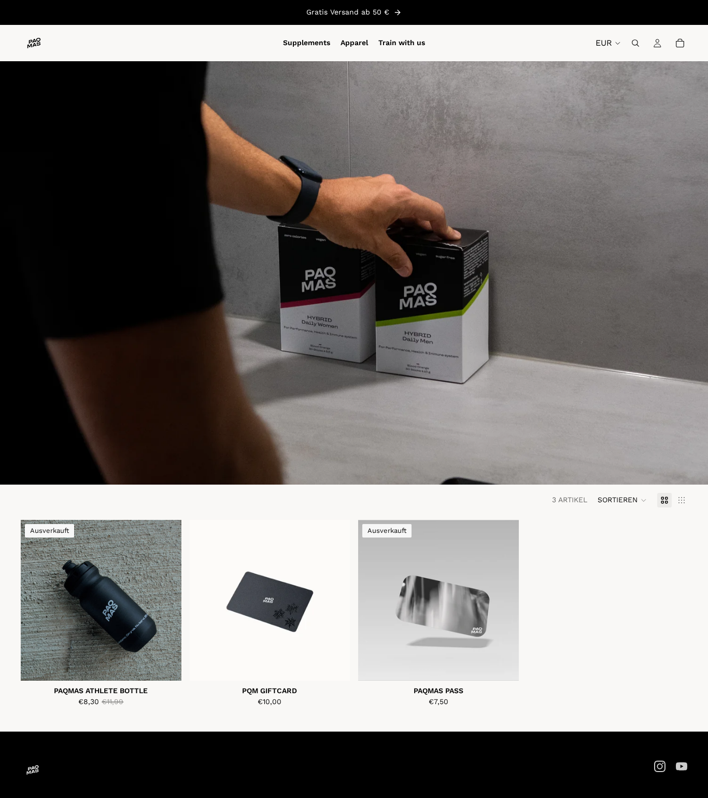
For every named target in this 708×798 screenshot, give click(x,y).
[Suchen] (635, 43)
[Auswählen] (333, 664)
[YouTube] (681, 766)
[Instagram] (659, 766)
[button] (622, 500)
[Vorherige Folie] (36, 600)
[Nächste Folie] (165, 600)
